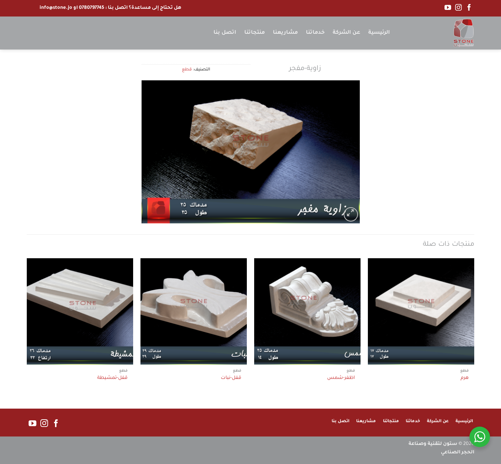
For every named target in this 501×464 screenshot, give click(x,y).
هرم (465, 378)
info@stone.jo (56, 8)
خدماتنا (315, 33)
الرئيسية (379, 33)
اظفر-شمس (341, 378)
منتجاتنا (254, 33)
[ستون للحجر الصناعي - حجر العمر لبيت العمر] (437, 33)
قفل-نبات (231, 378)
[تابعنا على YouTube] (448, 8)
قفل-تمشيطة (112, 378)
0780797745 (91, 8)
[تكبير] (351, 214)
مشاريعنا (285, 33)
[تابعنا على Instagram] (458, 8)
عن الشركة (346, 33)
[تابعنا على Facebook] (469, 8)
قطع (187, 69)
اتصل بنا (224, 33)
